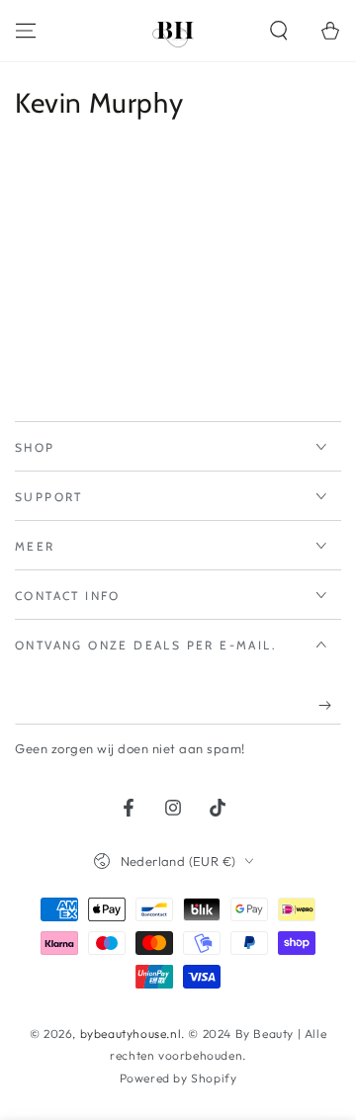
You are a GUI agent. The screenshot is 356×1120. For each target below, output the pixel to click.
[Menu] (25, 30)
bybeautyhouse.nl (131, 1033)
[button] (279, 30)
